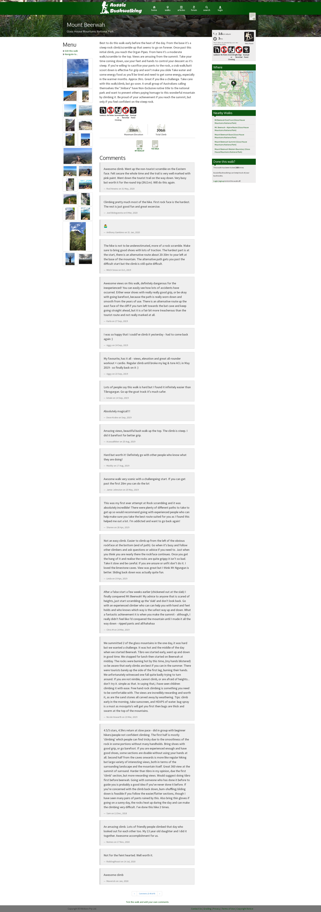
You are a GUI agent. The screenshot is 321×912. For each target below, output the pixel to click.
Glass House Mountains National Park (90, 31)
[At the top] (70, 258)
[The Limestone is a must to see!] (70, 183)
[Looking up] (78, 235)
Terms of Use (228, 908)
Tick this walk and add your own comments (147, 901)
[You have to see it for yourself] (85, 213)
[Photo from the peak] (78, 72)
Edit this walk (71, 50)
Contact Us (196, 908)
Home (154, 10)
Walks (168, 10)
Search (206, 10)
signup (221, 181)
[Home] (121, 7)
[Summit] (85, 138)
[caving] (85, 198)
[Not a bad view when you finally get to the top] (85, 95)
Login (220, 10)
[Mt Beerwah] (70, 109)
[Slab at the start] (70, 95)
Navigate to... (71, 54)
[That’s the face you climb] (70, 138)
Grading (207, 908)
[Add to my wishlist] (252, 16)
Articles (181, 10)
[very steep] (70, 213)
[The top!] (70, 170)
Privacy (216, 908)
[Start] (70, 124)
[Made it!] (70, 198)
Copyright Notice (244, 908)
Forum (194, 10)
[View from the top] (78, 155)
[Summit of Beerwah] (85, 258)
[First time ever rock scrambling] (85, 183)
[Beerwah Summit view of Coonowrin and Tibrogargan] (85, 109)
